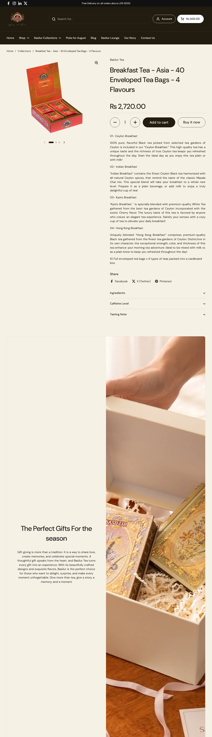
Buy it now (191, 122)
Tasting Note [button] (118, 314)
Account (167, 19)
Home (10, 51)
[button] (190, 19)
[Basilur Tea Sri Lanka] (17, 19)
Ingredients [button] (117, 293)
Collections (24, 51)
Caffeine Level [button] (119, 303)
